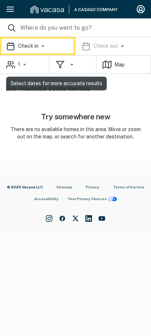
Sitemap (64, 187)
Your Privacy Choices (87, 198)
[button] (75, 46)
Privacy (92, 187)
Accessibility (46, 198)
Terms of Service (128, 187)
